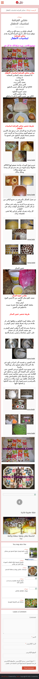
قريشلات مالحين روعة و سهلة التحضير (15, 569)
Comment (33, 617)
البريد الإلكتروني (30, 644)
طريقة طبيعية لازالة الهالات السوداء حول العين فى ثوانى (13, 563)
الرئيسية (33, 10)
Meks (18, 676)
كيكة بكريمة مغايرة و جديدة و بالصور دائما (15, 581)
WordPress (5, 676)
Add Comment (19, 27)
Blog (28, 10)
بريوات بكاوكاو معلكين (21, 591)
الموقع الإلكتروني (31, 652)
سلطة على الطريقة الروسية (16, 602)
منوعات (19, 17)
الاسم (34, 637)
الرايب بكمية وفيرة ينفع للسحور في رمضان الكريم (16, 552)
